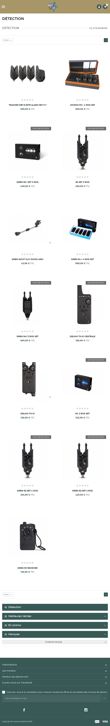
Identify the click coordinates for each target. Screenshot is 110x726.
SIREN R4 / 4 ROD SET (82, 259)
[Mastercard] (97, 721)
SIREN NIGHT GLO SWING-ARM (27, 259)
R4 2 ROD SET (82, 414)
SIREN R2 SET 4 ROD (27, 491)
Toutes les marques (76, 642)
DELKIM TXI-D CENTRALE (82, 337)
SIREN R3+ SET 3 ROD (28, 182)
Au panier (10, 113)
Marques (14, 634)
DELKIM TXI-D (27, 414)
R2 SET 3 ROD (82, 182)
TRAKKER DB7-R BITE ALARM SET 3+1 (27, 105)
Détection (14, 607)
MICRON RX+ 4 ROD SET (82, 105)
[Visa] (105, 721)
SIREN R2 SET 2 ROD (82, 491)
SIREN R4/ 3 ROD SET (27, 337)
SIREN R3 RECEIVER (27, 568)
